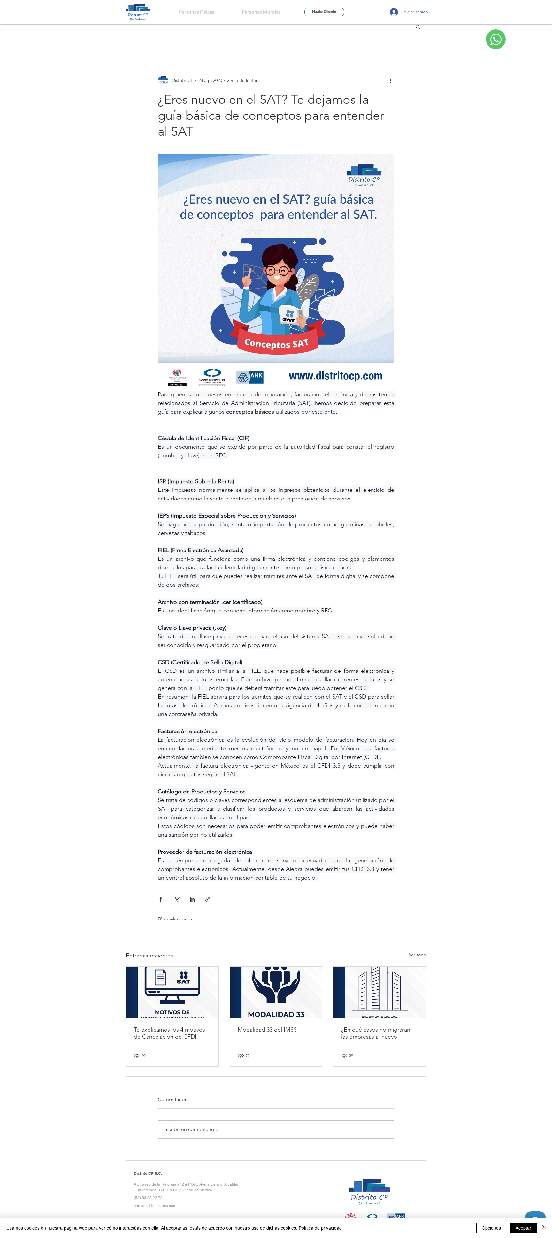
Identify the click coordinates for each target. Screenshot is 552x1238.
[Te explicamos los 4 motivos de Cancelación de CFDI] (172, 992)
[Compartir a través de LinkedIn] (192, 899)
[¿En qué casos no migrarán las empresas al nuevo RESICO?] (380, 992)
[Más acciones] (390, 80)
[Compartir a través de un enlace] (208, 899)
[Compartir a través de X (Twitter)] (176, 899)
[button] (418, 26)
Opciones (491, 1228)
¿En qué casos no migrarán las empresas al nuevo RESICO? (375, 1033)
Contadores (138, 19)
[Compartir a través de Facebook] (161, 899)
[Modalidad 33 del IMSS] (276, 992)
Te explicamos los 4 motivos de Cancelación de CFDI (169, 1033)
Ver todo (417, 954)
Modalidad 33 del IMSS (267, 1029)
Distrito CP (138, 14)
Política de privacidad (320, 1228)
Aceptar (523, 1228)
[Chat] (496, 39)
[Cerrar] (544, 1228)
